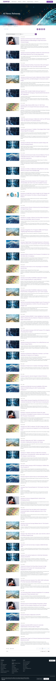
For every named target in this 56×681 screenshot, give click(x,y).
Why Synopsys (14, 1)
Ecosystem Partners (3, 668)
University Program (14, 670)
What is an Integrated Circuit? (27, 668)
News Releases (14, 667)
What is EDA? (25, 665)
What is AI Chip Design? (26, 663)
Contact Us (13, 666)
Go (35, 34)
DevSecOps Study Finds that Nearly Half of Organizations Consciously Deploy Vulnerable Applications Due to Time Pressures (34, 511)
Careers (2, 663)
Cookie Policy (3, 679)
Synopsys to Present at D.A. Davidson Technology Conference (35, 365)
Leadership (2, 669)
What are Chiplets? (25, 664)
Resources (36, 1)
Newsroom (15, 26)
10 (44, 648)
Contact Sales (50, 1)
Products (24, 1)
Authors (24, 669)
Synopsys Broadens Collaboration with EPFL (31, 614)
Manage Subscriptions (15, 671)
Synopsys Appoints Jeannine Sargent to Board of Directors (34, 376)
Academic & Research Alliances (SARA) (16, 663)
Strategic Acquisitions (4, 672)
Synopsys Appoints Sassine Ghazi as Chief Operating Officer (34, 476)
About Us (9, 26)
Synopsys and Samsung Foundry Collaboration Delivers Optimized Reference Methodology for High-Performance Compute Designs (33, 40)
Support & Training (30, 1)
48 (48, 648)
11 (45, 648)
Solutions (19, 1)
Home (4, 26)
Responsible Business (4, 664)
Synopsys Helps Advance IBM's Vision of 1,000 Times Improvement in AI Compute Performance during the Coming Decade (34, 106)
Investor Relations (3, 665)
